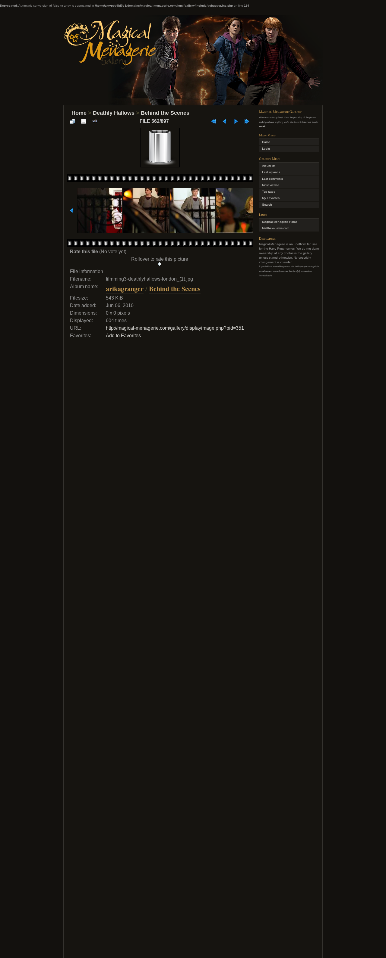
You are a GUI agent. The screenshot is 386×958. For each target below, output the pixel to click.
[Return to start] (213, 121)
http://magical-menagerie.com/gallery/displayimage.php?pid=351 (175, 328)
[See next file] (235, 121)
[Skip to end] (247, 121)
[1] (160, 264)
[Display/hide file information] (83, 121)
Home (79, 113)
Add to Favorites (123, 335)
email (262, 126)
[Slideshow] (94, 121)
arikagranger (125, 289)
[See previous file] (224, 121)
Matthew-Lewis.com (275, 228)
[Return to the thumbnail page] (72, 121)
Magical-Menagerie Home (279, 221)
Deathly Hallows (113, 113)
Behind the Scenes (165, 113)
